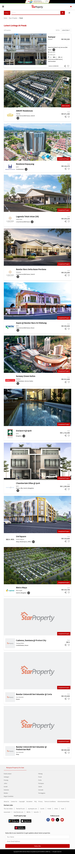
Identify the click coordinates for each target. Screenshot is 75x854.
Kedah (6, 786)
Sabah (40, 786)
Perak (40, 777)
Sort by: (58, 30)
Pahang (40, 774)
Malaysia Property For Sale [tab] (15, 768)
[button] (7, 13)
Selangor (6, 777)
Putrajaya (41, 783)
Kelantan (6, 790)
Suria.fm (36, 812)
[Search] (62, 13)
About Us (6, 801)
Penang (6, 780)
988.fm (28, 812)
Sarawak (40, 790)
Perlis (40, 780)
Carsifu (42, 809)
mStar (56, 809)
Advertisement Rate (63, 801)
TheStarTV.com (20, 809)
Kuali (62, 809)
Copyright (22, 801)
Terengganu (41, 793)
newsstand (7, 812)
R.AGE (49, 809)
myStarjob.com (32, 809)
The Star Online (8, 809)
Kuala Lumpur (8, 774)
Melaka (6, 793)
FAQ (35, 801)
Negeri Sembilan (8, 796)
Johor (5, 783)
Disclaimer (29, 801)
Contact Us (14, 801)
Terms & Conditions (50, 801)
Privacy (40, 801)
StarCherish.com (18, 812)
